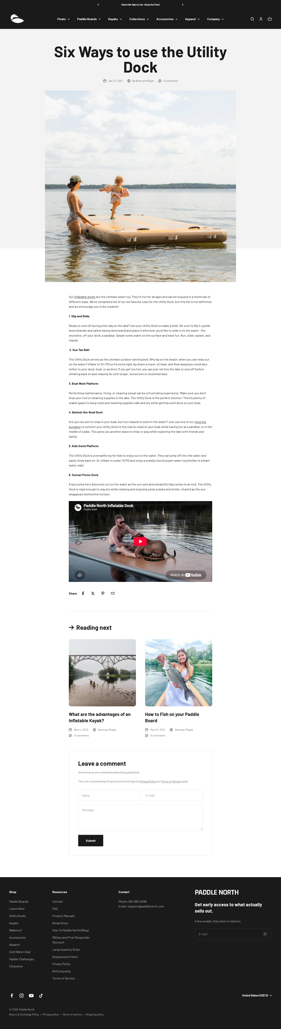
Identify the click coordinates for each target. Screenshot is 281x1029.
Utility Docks (17, 916)
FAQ (55, 908)
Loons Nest (17, 908)
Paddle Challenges (21, 959)
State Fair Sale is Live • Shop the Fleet (140, 4)
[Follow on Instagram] (21, 995)
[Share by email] (113, 593)
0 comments (170, 80)
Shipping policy (94, 1014)
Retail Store (60, 923)
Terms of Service (171, 781)
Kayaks (113, 19)
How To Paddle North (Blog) (70, 930)
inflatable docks (84, 297)
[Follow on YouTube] (31, 995)
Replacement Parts (65, 957)
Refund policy (61, 971)
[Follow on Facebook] (11, 995)
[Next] (183, 5)
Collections (137, 19)
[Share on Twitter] (93, 593)
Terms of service (72, 1014)
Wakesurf (15, 930)
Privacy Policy (148, 781)
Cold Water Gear (20, 952)
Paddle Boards (87, 19)
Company (213, 19)
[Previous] (98, 5)
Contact (57, 901)
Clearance (16, 966)
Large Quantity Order (66, 949)
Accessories (165, 19)
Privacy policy (50, 1014)
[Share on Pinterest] (103, 593)
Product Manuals (63, 916)
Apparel (190, 19)
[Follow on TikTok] (41, 995)
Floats (61, 19)
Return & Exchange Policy (24, 1014)
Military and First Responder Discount (71, 940)
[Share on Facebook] (83, 593)
